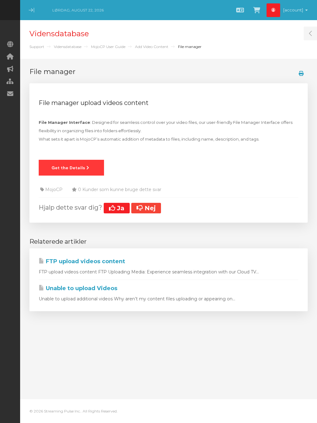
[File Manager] (71, 167)
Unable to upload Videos (80, 288)
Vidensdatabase (67, 46)
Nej (149, 208)
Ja (119, 208)
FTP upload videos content (84, 261)
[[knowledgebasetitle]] (10, 81)
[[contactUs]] (10, 94)
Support (36, 46)
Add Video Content (151, 46)
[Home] (10, 56)
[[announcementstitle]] (10, 69)
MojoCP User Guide (108, 46)
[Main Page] (10, 44)
